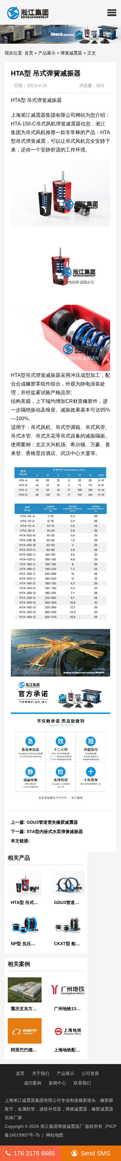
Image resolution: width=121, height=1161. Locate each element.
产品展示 (47, 52)
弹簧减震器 (71, 52)
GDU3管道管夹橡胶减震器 (52, 822)
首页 (29, 52)
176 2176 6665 (34, 1153)
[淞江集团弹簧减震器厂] (25, 12)
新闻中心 (57, 1082)
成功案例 (32, 1082)
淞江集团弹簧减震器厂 (62, 1126)
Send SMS (95, 1153)
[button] (111, 12)
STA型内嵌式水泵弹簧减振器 (55, 831)
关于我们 (40, 1073)
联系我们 (82, 1082)
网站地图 (54, 1135)
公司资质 (90, 1073)
